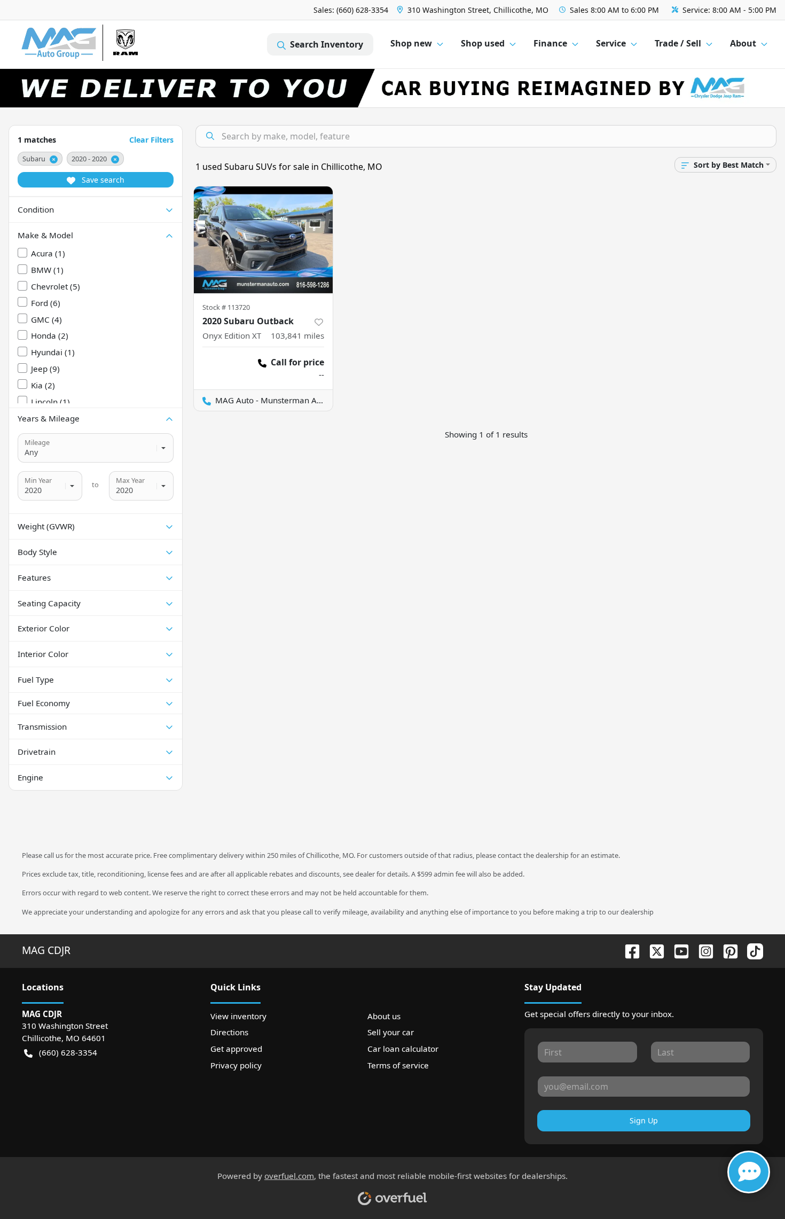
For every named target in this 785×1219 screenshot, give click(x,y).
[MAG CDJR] (120, 44)
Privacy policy (236, 1065)
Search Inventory (326, 44)
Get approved (236, 1048)
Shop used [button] (483, 43)
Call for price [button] (297, 362)
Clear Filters (151, 140)
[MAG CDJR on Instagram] (701, 950)
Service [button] (611, 43)
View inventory (238, 1016)
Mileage (37, 442)
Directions (229, 1032)
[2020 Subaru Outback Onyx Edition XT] (263, 239)
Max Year (130, 480)
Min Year (38, 480)
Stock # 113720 (226, 307)
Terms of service (398, 1065)
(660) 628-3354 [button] (68, 1052)
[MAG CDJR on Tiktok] (751, 950)
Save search (102, 180)
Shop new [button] (411, 43)
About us (384, 1016)
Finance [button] (550, 43)
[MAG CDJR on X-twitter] (652, 950)
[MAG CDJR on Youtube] (677, 950)
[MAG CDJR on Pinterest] (726, 950)
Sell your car (390, 1032)
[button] (473, 10)
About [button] (743, 43)
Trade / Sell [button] (678, 43)
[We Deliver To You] (392, 88)
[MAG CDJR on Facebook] (628, 950)
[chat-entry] (748, 1172)
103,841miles (297, 335)
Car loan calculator (402, 1048)
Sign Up (644, 1120)
